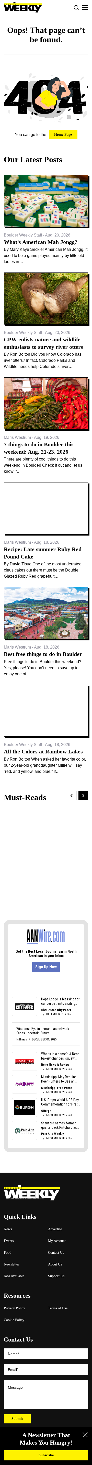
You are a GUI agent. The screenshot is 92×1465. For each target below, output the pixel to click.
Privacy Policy (14, 1308)
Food (7, 1253)
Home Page (63, 134)
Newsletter (11, 1264)
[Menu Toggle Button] (85, 7)
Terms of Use (57, 1308)
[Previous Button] (71, 795)
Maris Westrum (17, 437)
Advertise (55, 1229)
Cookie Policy (14, 1320)
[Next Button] (83, 795)
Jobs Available (14, 1276)
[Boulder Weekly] (23, 7)
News (8, 1229)
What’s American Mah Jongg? (40, 242)
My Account (57, 1241)
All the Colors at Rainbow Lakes (43, 751)
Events (9, 1241)
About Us (55, 1264)
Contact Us (56, 1253)
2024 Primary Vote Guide (46, 876)
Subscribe (46, 1455)
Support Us (56, 1276)
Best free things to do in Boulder (43, 654)
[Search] (76, 7)
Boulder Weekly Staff (23, 235)
